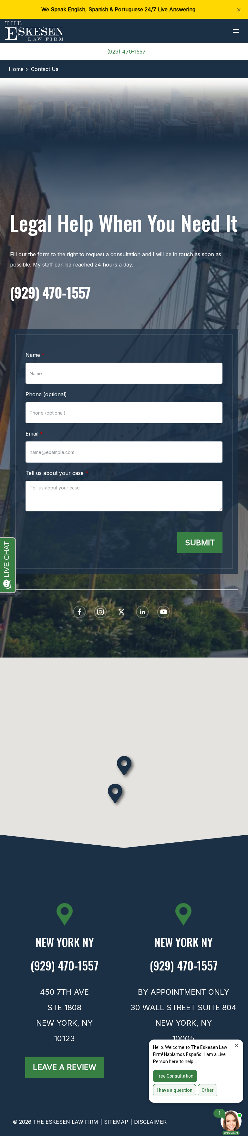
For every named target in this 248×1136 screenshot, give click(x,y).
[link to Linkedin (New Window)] (142, 612)
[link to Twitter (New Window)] (121, 612)
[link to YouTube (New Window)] (163, 612)
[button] (235, 31)
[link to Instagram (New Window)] (100, 612)
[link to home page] (34, 30)
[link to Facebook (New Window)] (79, 612)
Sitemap (116, 1122)
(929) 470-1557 (126, 51)
